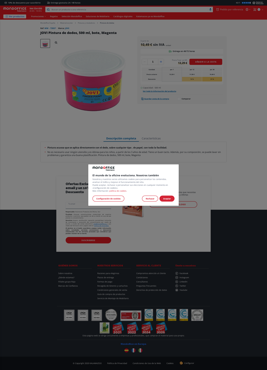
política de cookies (117, 190)
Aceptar (167, 198)
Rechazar (150, 198)
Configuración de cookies (108, 198)
